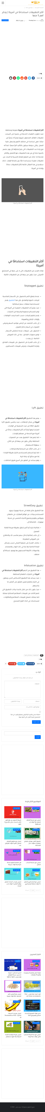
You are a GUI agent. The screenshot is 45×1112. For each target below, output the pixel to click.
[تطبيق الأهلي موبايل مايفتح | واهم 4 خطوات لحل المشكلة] (32, 833)
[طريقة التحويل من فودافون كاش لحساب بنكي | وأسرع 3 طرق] (12, 812)
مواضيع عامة (5, 20)
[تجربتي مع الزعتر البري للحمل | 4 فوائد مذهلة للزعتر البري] (32, 874)
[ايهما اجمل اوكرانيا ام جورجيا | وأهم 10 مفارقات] (32, 965)
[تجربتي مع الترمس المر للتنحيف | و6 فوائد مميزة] (12, 986)
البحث (37, 737)
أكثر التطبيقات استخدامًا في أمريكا (31, 655)
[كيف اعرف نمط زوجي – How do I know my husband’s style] (32, 986)
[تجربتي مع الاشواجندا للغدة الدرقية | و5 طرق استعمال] (12, 1027)
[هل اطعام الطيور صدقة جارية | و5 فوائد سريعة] (12, 855)
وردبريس (17, 961)
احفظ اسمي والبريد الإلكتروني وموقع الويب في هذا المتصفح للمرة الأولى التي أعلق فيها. (25, 716)
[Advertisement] (22, 47)
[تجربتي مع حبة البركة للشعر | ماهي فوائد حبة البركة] (32, 1027)
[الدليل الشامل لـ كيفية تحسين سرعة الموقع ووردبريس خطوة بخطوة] (12, 965)
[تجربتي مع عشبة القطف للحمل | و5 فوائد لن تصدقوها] (32, 812)
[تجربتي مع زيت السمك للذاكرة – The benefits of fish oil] (12, 1005)
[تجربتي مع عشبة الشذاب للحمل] (32, 855)
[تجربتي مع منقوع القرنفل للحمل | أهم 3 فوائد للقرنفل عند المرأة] (12, 833)
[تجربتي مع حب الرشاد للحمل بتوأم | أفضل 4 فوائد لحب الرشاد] (12, 874)
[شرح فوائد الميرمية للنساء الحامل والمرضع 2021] (32, 1005)
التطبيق (12, 300)
